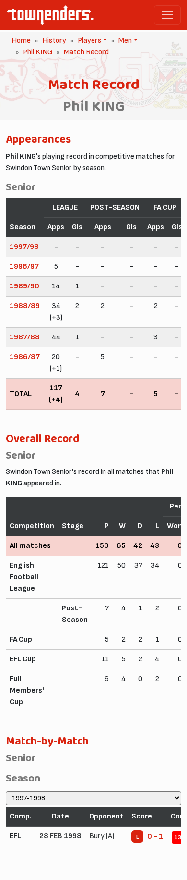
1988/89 (25, 305)
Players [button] (88, 40)
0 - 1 (155, 836)
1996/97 (24, 266)
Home (21, 40)
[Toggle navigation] (167, 15)
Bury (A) (101, 836)
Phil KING (37, 52)
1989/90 (24, 286)
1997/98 (24, 246)
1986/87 (25, 356)
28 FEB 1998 (60, 836)
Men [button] (124, 40)
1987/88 (25, 337)
